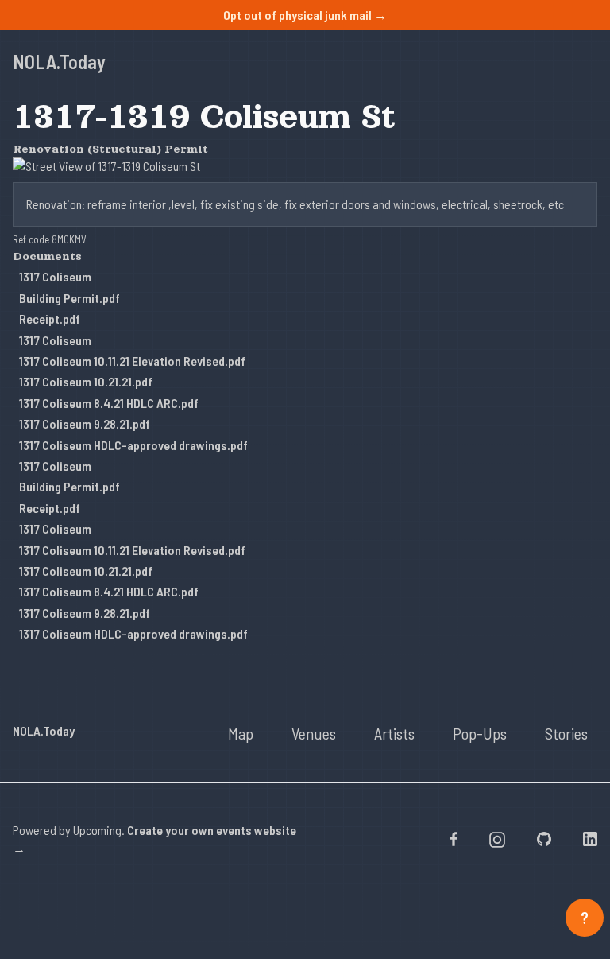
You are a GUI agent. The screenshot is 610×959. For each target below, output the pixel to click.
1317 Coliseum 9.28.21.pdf (84, 423)
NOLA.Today (59, 61)
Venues (313, 733)
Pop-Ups (480, 733)
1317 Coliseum (55, 276)
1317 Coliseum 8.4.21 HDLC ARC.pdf (109, 402)
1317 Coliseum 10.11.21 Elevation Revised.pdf (132, 360)
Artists (394, 733)
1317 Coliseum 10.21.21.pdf (85, 381)
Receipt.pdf (49, 318)
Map (240, 733)
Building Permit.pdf (69, 297)
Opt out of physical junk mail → (305, 14)
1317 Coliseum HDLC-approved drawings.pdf (133, 444)
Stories (566, 733)
